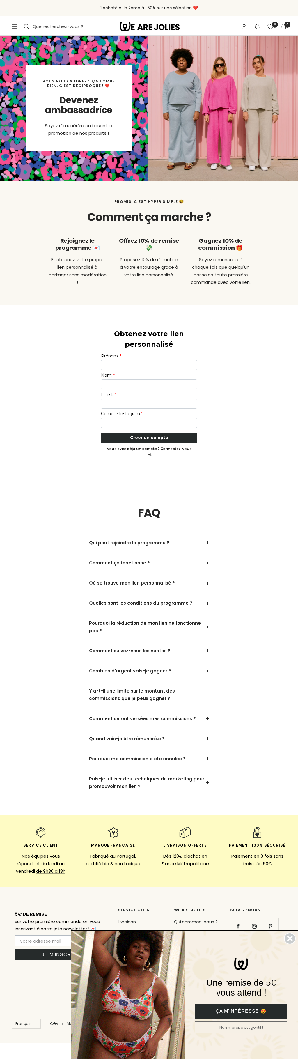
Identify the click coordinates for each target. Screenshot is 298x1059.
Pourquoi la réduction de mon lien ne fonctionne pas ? (145, 627)
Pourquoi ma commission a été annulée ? (137, 759)
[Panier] (283, 26)
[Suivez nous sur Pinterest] (270, 926)
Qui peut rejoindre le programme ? (129, 543)
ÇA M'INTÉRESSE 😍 (241, 1011)
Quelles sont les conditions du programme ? (140, 603)
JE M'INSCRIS (59, 954)
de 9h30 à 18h (50, 871)
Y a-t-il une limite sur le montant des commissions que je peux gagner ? (132, 695)
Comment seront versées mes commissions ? (142, 719)
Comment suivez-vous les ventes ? (130, 651)
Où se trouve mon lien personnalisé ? (132, 583)
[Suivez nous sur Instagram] (254, 926)
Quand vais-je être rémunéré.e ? (127, 739)
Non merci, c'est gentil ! (241, 1027)
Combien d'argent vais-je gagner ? (130, 671)
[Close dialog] (290, 938)
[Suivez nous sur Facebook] (238, 926)
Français (23, 1023)
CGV (54, 1023)
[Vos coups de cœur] (271, 26)
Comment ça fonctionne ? (119, 563)
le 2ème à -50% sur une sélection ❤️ (161, 8)
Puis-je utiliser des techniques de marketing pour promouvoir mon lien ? (146, 782)
